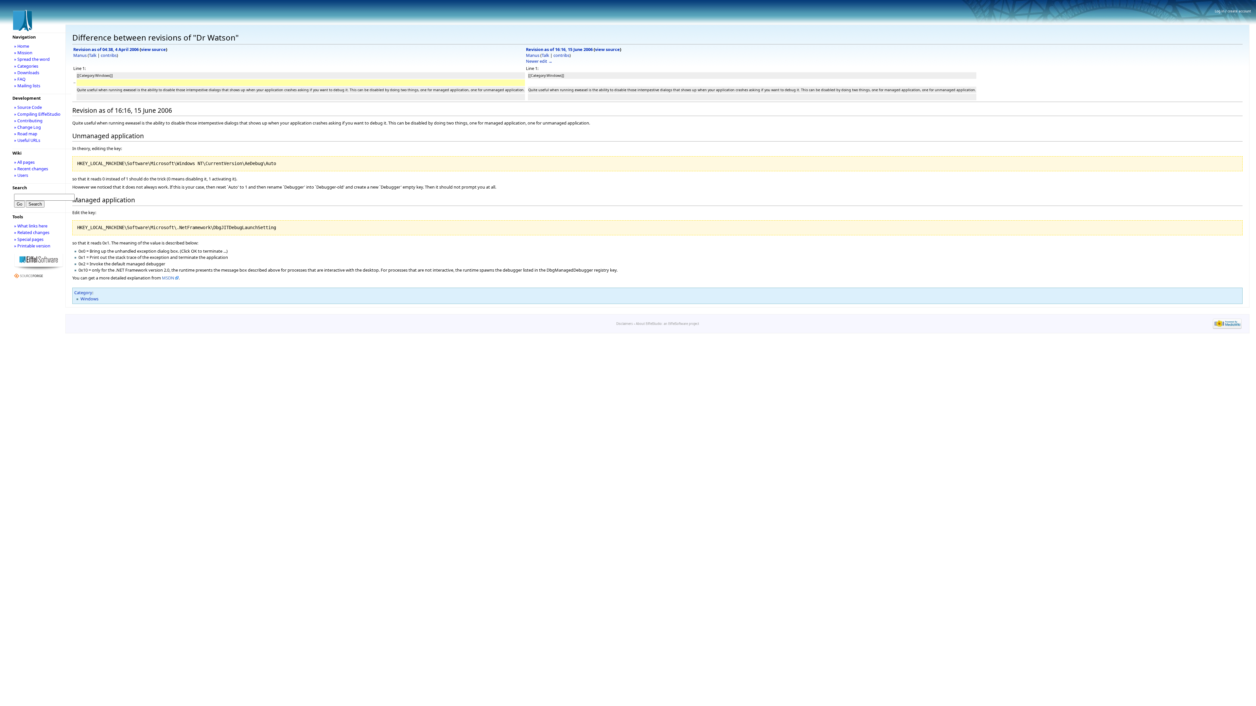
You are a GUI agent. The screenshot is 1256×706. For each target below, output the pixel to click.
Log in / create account (1233, 11)
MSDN (168, 278)
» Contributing (28, 121)
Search (19, 188)
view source (153, 49)
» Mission (23, 53)
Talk (92, 55)
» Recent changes (31, 169)
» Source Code (28, 107)
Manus (80, 55)
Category (83, 292)
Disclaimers (624, 324)
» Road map (25, 134)
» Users (21, 175)
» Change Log (27, 127)
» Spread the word (32, 59)
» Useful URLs (27, 140)
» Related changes (31, 232)
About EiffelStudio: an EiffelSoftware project (667, 324)
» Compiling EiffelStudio (37, 114)
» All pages (24, 162)
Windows (89, 299)
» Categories (26, 66)
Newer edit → (539, 61)
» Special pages (29, 239)
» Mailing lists (27, 86)
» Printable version (32, 246)
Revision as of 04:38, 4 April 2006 (106, 49)
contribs (109, 55)
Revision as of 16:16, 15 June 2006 (559, 49)
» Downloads (26, 73)
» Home (21, 46)
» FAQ (20, 79)
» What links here (30, 226)
